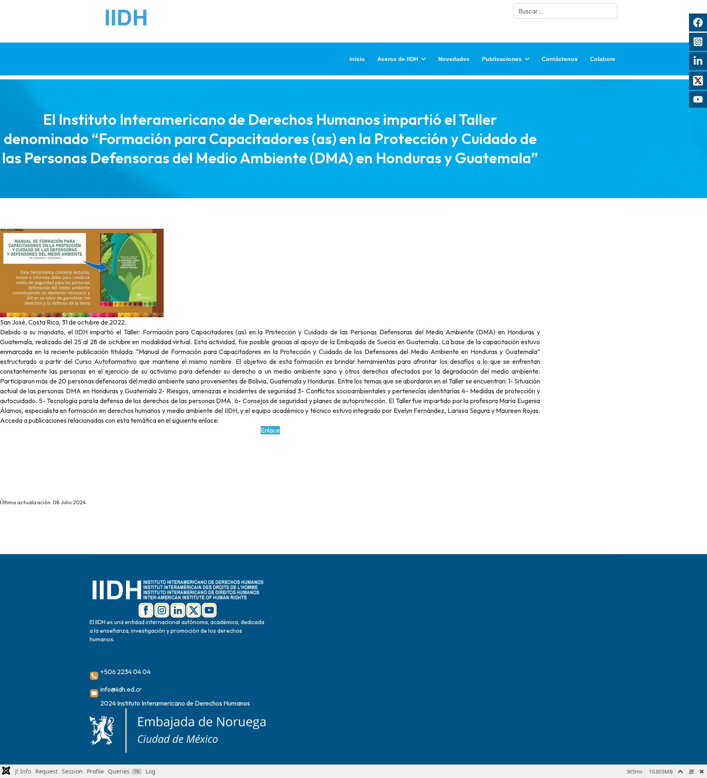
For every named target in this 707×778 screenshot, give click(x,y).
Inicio (357, 59)
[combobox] (565, 11)
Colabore (602, 59)
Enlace (270, 430)
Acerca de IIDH (397, 59)
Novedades (454, 59)
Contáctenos (560, 59)
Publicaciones (502, 59)
